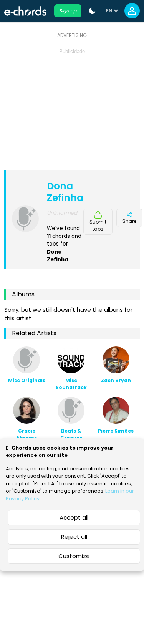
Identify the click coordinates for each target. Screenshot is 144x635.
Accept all (74, 517)
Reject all (74, 537)
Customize (74, 556)
